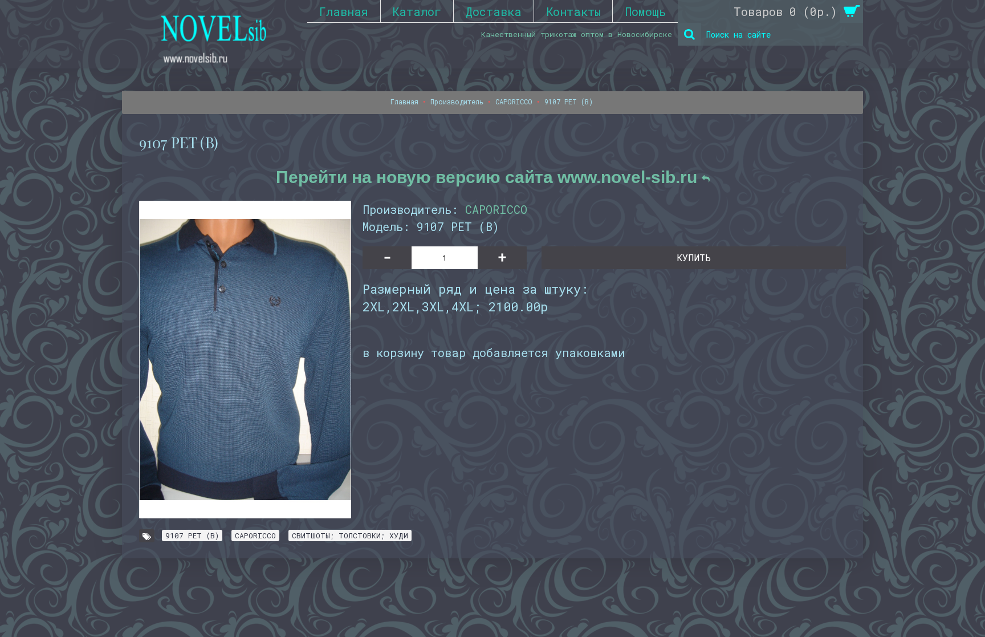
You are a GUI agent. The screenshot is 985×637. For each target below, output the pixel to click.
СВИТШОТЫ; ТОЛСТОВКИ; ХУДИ (350, 535)
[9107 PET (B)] (245, 359)
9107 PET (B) (192, 535)
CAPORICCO (496, 209)
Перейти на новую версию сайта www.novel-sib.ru (489, 177)
